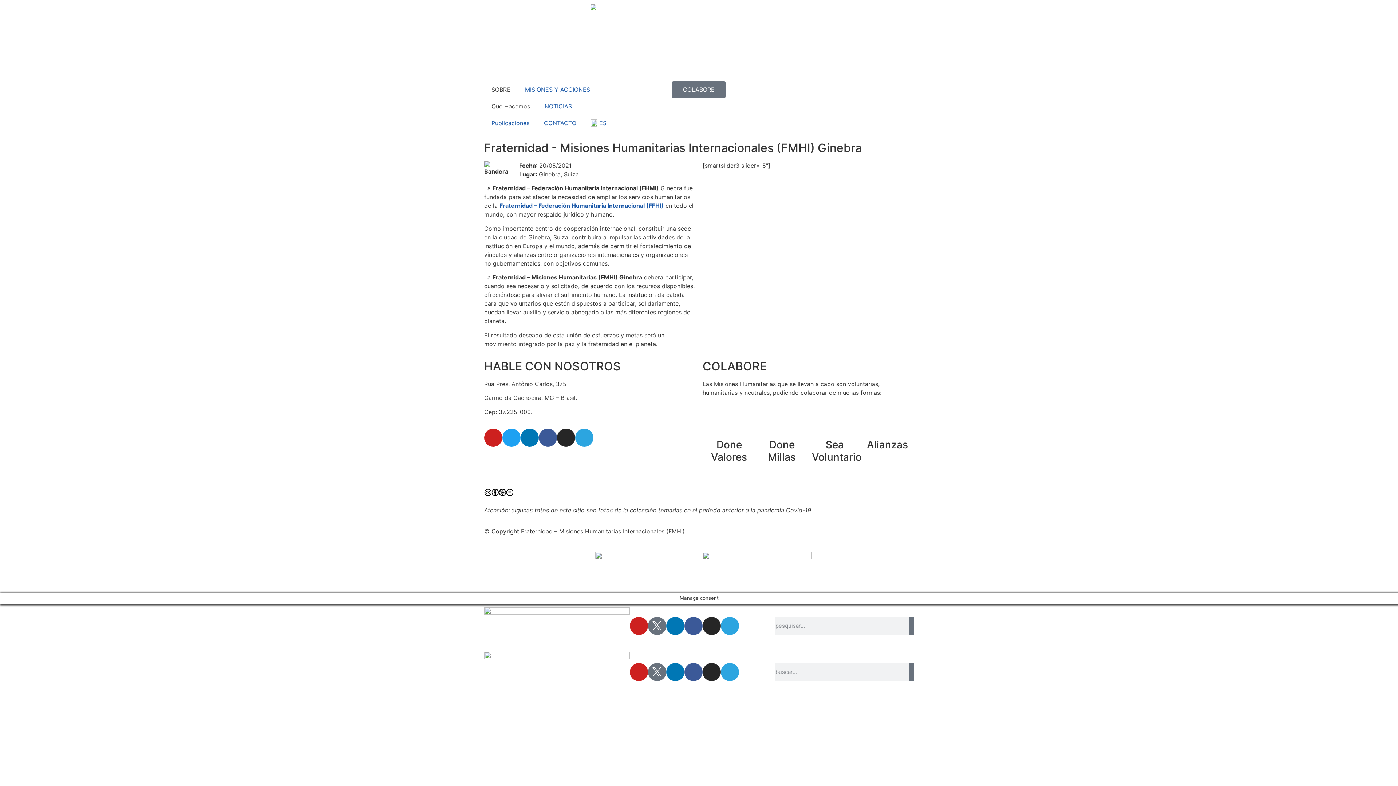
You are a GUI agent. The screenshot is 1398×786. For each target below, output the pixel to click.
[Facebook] (548, 438)
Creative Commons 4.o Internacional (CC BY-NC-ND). (674, 494)
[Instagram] (566, 438)
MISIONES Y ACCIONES (557, 89)
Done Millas (782, 450)
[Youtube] (493, 438)
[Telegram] (584, 438)
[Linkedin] (530, 438)
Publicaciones (510, 123)
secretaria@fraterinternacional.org (531, 458)
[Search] (911, 626)
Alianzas (887, 444)
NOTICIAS (558, 106)
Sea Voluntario (837, 450)
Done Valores (729, 450)
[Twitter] (511, 438)
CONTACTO (560, 123)
